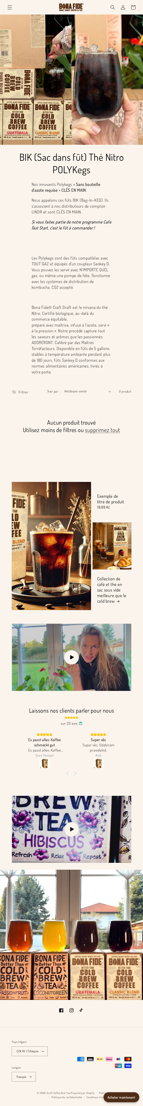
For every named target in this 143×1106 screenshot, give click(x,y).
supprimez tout (102, 429)
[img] (71, 717)
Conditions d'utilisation (99, 1097)
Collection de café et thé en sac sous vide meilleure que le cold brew (111, 590)
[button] (10, 7)
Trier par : (53, 391)
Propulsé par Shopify (83, 1092)
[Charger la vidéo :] (71, 657)
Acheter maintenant (121, 1097)
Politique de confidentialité (67, 1097)
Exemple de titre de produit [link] (110, 498)
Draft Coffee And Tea (58, 1092)
